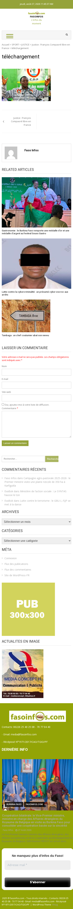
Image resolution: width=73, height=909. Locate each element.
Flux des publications (16, 564)
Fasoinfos (36, 16)
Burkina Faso (14, 804)
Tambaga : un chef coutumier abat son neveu (25, 335)
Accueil (5, 44)
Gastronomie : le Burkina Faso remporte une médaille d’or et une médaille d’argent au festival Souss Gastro (35, 232)
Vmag (55, 904)
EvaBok (8, 491)
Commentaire (10, 408)
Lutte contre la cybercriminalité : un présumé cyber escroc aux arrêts (35, 293)
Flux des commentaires (17, 569)
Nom (4, 366)
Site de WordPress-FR (16, 575)
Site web (6, 392)
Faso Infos (31, 150)
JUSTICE (25, 44)
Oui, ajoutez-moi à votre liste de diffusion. (26, 404)
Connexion (10, 558)
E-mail (5, 379)
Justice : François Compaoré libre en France (21, 121)
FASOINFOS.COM (34, 804)
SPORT (15, 44)
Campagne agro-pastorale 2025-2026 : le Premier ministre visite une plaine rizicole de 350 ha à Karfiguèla (37, 481)
